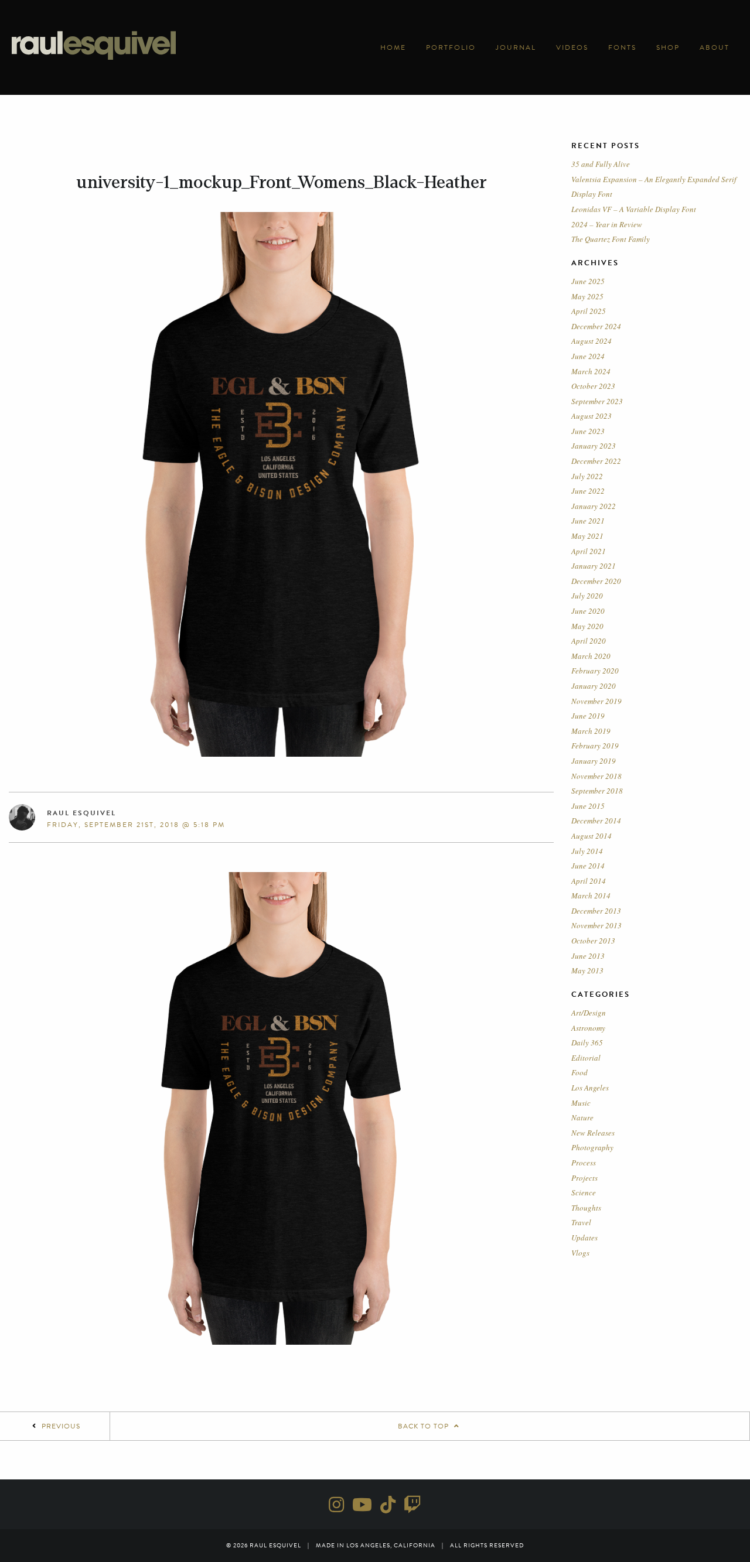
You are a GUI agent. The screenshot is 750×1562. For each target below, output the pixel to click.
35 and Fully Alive (600, 164)
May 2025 (587, 296)
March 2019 (591, 731)
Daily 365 (587, 1042)
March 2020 (591, 656)
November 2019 (596, 701)
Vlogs (580, 1252)
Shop (668, 47)
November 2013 (596, 925)
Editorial (586, 1057)
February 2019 (595, 745)
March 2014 (591, 895)
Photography (592, 1147)
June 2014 (588, 865)
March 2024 (591, 371)
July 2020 (587, 595)
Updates (584, 1237)
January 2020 (593, 686)
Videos (572, 47)
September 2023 (597, 401)
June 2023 (588, 431)
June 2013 (588, 956)
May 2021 (587, 536)
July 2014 (587, 851)
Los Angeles (590, 1087)
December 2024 (596, 326)
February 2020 (595, 670)
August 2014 (591, 835)
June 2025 (588, 281)
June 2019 (588, 715)
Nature (582, 1117)
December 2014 (596, 820)
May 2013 (587, 970)
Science (583, 1192)
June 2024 (588, 356)
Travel (581, 1222)
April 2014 (588, 881)
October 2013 (593, 940)
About (714, 47)
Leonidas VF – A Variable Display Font (633, 209)
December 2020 (596, 581)
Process (583, 1162)
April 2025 (588, 311)
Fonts (622, 47)
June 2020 (588, 611)
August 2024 (591, 341)
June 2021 (588, 520)
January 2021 (593, 565)
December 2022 (596, 461)
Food (579, 1072)
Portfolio (451, 47)
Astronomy (588, 1028)
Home (393, 47)
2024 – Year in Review (606, 224)
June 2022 (588, 491)
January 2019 (593, 761)
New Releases (593, 1132)
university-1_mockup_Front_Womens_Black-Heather (281, 182)
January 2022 (593, 506)
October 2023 (593, 386)
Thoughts (586, 1207)
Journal (516, 47)
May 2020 (587, 626)
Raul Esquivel (81, 813)
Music (581, 1103)
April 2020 (588, 640)
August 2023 (591, 416)
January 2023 (593, 445)
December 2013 (596, 910)
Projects (584, 1178)
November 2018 (596, 776)
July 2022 (587, 476)
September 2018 (597, 790)
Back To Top (424, 1426)
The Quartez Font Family (610, 239)
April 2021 (588, 551)
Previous (61, 1426)
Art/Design (588, 1012)
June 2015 (588, 806)
